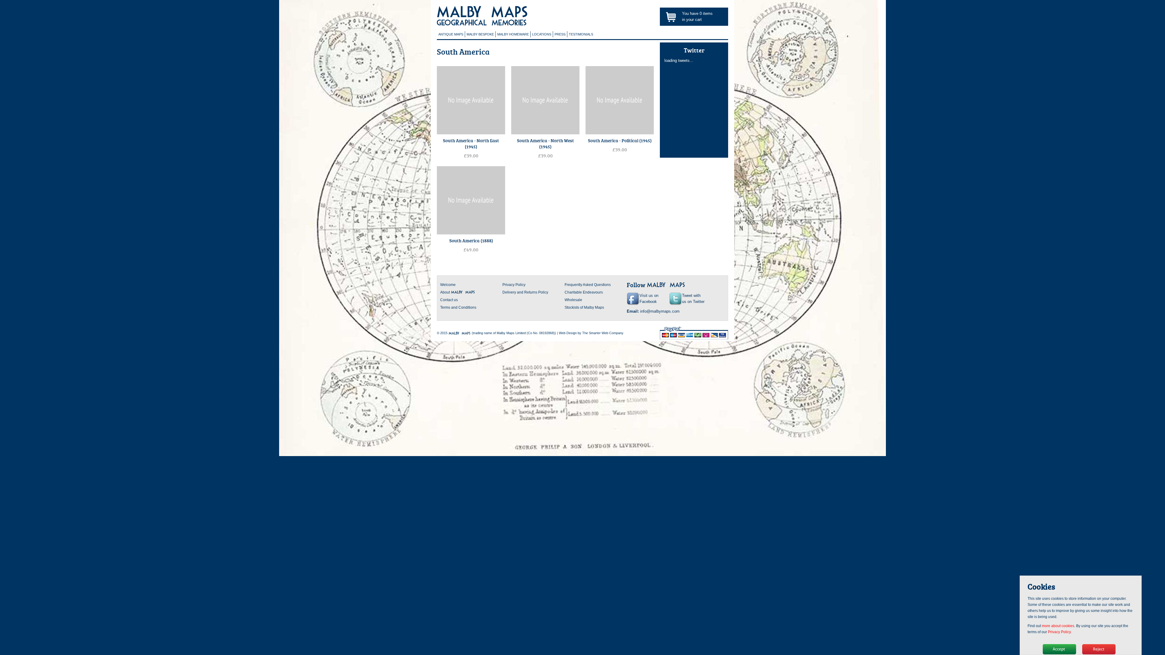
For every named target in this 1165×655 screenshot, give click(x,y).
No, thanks (1099, 649)
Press (560, 34)
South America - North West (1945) (545, 143)
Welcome (448, 285)
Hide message (1059, 649)
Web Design (568, 333)
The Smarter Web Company (602, 333)
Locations (541, 34)
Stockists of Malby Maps (584, 307)
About (445, 292)
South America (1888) (471, 240)
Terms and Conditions (458, 307)
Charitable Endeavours (584, 292)
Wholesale (573, 300)
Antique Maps (450, 34)
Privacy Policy (513, 285)
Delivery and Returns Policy (525, 292)
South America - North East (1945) (471, 143)
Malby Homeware (513, 34)
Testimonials (581, 34)
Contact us (449, 300)
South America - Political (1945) (620, 140)
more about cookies (1058, 626)
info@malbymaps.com (660, 311)
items (706, 13)
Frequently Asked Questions (588, 285)
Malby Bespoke (480, 34)
